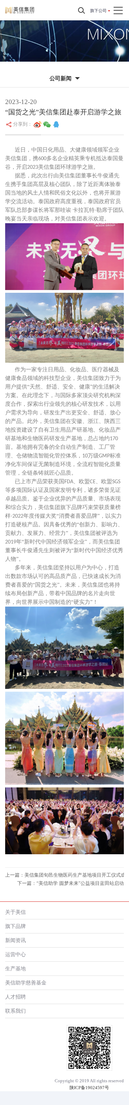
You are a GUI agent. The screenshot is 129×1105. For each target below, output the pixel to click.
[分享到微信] (47, 124)
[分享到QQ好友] (56, 124)
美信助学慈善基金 (25, 982)
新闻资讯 (15, 940)
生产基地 (15, 968)
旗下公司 (98, 10)
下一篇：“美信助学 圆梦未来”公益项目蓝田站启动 (70, 883)
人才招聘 (15, 997)
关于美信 (15, 912)
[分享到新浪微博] (37, 124)
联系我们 (15, 1011)
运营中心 (15, 954)
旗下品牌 (15, 926)
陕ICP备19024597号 (89, 1087)
